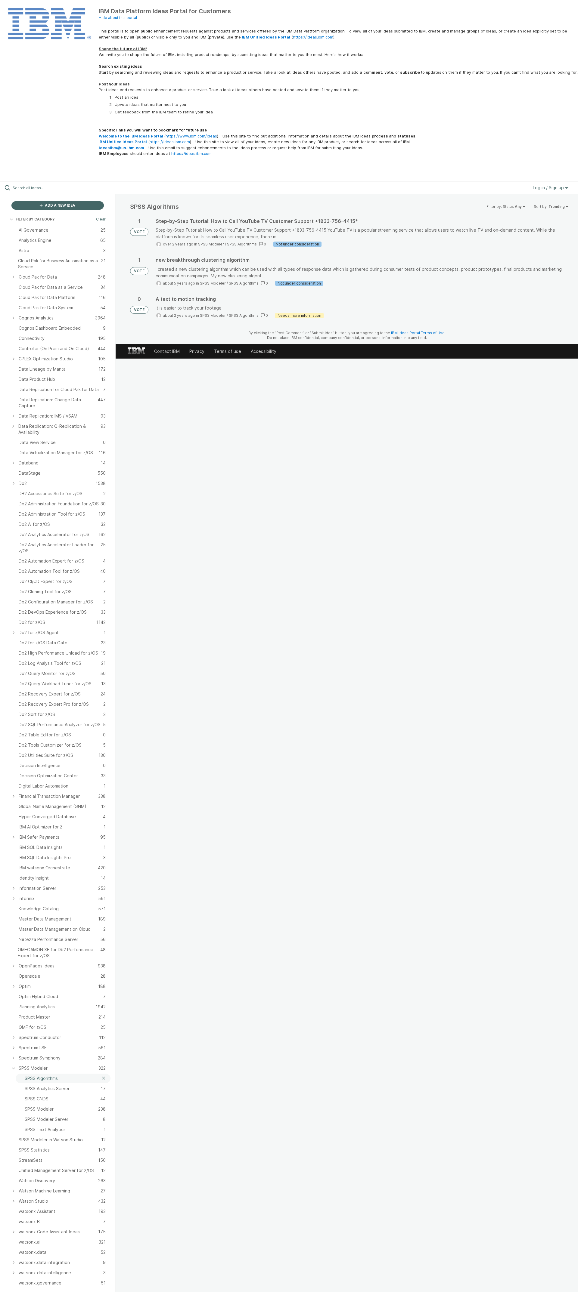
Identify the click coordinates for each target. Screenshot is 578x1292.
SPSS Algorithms (242, 244)
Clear (101, 219)
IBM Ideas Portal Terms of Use (418, 333)
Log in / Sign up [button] (549, 187)
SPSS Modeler (211, 244)
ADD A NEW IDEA (59, 205)
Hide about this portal (118, 17)
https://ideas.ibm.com (313, 37)
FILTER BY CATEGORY (35, 219)
